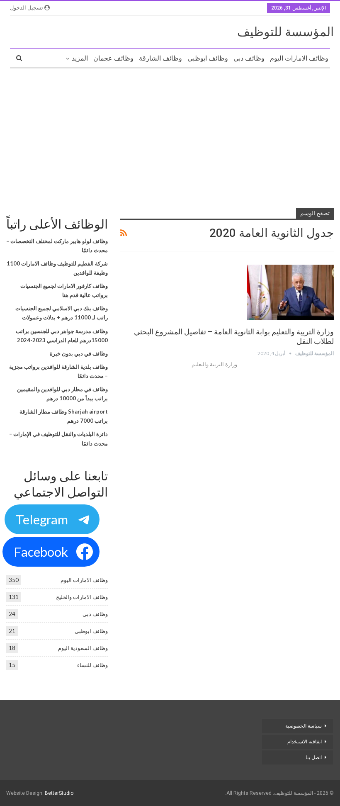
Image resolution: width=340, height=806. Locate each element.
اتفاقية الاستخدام (304, 742)
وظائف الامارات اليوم (299, 58)
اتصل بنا (313, 757)
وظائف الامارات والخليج (82, 597)
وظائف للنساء (92, 665)
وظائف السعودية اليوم (83, 648)
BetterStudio (59, 793)
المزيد (80, 58)
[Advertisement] (170, 135)
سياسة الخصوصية (303, 726)
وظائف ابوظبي (207, 58)
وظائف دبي (249, 58)
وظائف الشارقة (160, 58)
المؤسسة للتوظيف (285, 31)
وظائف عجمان (113, 58)
